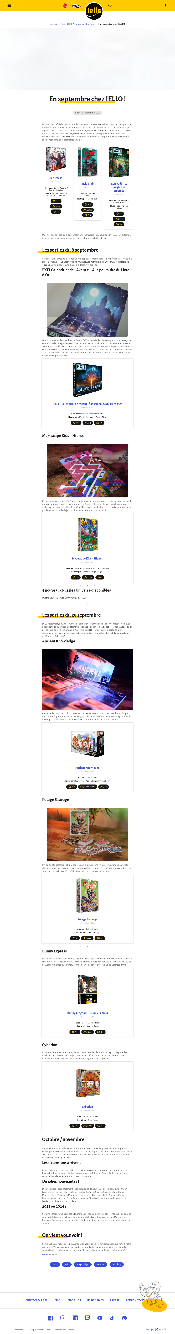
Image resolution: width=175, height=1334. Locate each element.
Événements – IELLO (51, 1254)
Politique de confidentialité (40, 1329)
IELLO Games (95, 1300)
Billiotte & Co (160, 1329)
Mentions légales (18, 1329)
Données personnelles (64, 1329)
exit (67, 1264)
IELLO (57, 1300)
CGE (55, 1264)
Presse (114, 1300)
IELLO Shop (73, 1300)
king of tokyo (83, 1264)
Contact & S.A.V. (36, 1300)
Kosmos (100, 1264)
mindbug (117, 1264)
